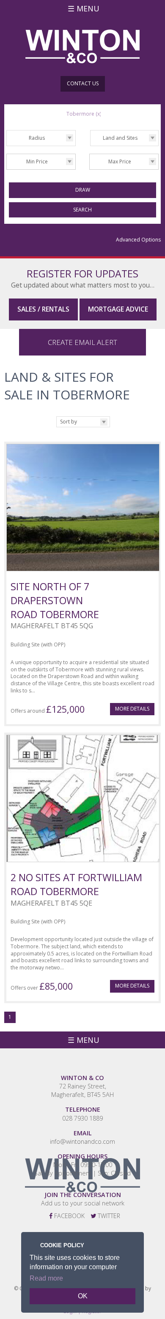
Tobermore (83, 113)
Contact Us (83, 83)
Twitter (108, 1216)
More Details (132, 708)
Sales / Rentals (43, 309)
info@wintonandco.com (82, 1141)
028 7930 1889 (82, 1118)
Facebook (68, 1216)
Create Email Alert (82, 342)
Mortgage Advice (118, 309)
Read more (46, 1278)
